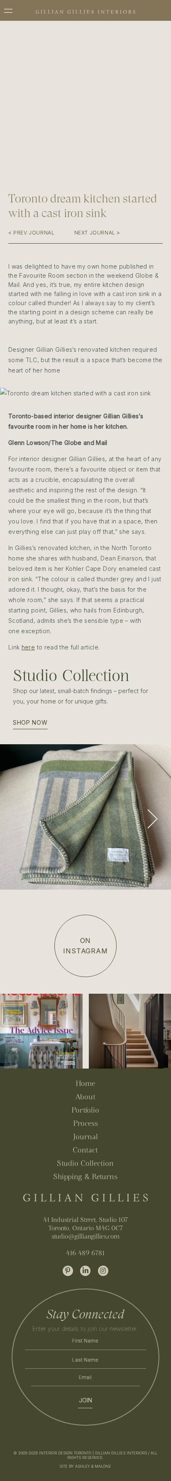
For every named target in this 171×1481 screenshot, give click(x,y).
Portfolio (85, 1110)
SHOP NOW (30, 722)
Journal (85, 1136)
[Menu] (13, 9)
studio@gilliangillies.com (85, 1236)
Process (85, 1123)
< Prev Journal (31, 233)
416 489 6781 (85, 1252)
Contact (85, 1150)
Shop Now (25, 831)
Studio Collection (85, 1163)
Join (85, 1400)
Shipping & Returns (85, 1176)
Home (85, 1083)
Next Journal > (97, 233)
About (85, 1097)
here (28, 647)
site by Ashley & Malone (85, 1466)
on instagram (85, 945)
